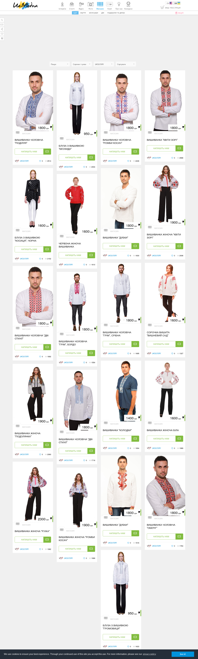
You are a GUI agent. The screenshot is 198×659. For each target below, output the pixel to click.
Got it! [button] (183, 654)
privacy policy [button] (149, 654)
